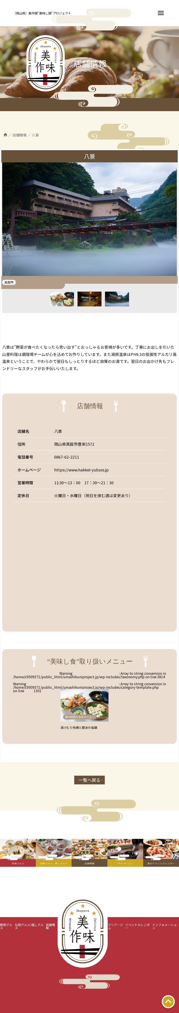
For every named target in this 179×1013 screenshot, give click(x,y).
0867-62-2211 (66, 457)
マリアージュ (115, 926)
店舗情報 (50, 926)
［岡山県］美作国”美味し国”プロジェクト (42, 13)
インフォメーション (164, 926)
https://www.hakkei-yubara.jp (81, 470)
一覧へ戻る (89, 780)
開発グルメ (6, 926)
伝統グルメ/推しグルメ (29, 926)
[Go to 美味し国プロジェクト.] (5, 135)
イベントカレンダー (137, 926)
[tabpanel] (89, 220)
